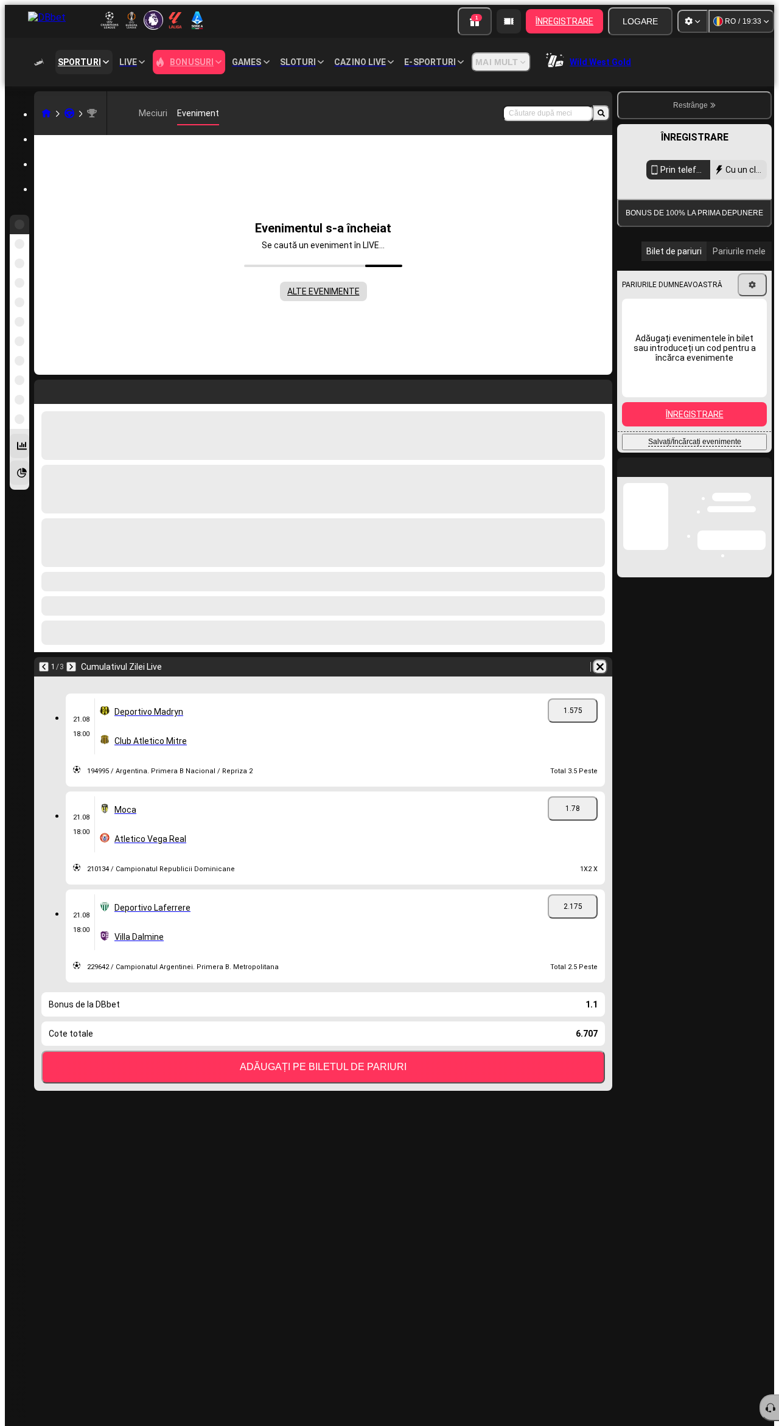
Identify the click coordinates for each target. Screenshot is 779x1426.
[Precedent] (44, 667)
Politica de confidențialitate (673, 494)
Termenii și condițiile (719, 487)
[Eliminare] (600, 666)
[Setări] (692, 21)
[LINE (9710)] (46, 113)
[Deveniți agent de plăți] (509, 21)
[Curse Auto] (69, 113)
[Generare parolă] (716, 422)
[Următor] (71, 667)
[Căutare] (601, 113)
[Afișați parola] (750, 422)
